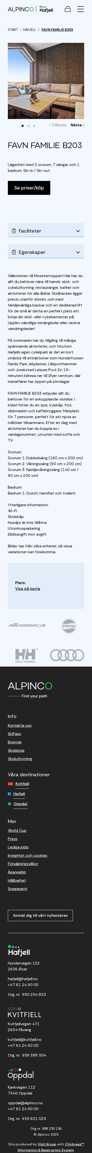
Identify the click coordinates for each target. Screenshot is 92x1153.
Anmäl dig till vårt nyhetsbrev (40, 915)
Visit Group (47, 1144)
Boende (15, 742)
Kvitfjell (22, 783)
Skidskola (16, 750)
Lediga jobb (18, 847)
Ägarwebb (17, 872)
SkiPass (14, 733)
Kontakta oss (20, 725)
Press (12, 838)
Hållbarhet (17, 880)
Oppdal (20, 803)
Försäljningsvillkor (23, 863)
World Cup (17, 830)
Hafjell (19, 793)
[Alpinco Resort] (21, 9)
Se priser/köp (29, 188)
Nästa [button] (77, 125)
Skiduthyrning (20, 758)
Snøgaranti (17, 888)
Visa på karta (27, 588)
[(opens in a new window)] (27, 625)
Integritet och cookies (27, 855)
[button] (23, 126)
